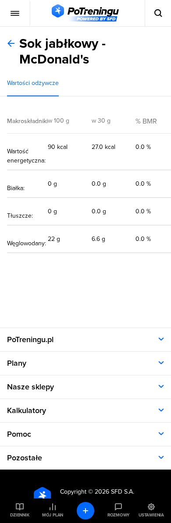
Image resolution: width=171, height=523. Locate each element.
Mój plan (52, 515)
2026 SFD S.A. (114, 491)
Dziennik (19, 515)
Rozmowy (118, 515)
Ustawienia (151, 515)
